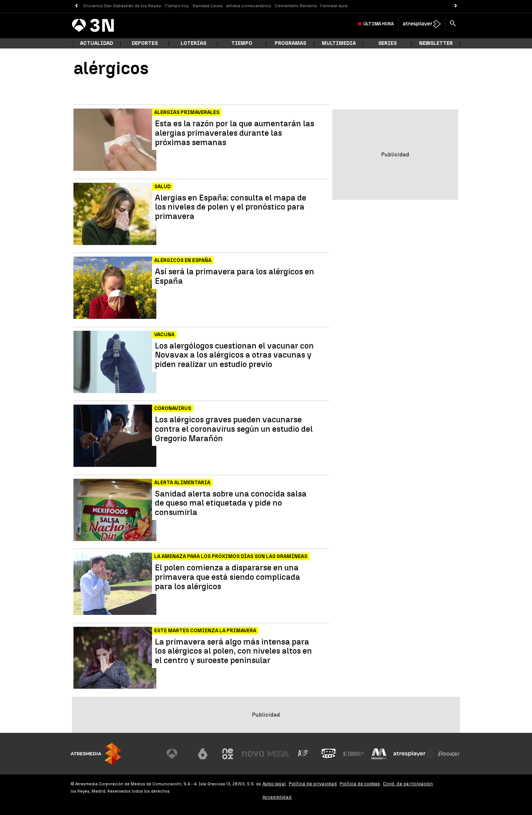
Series (387, 43)
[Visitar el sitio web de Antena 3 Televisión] (177, 753)
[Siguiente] (455, 6)
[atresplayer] (422, 24)
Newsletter (436, 43)
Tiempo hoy (177, 5)
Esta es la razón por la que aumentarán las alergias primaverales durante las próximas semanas (234, 133)
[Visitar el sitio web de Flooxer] (449, 753)
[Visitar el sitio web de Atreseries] (303, 753)
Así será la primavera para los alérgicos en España (234, 276)
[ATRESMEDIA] (96, 753)
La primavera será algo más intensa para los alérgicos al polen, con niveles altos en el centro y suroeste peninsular (233, 651)
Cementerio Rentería (296, 5)
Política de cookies (360, 783)
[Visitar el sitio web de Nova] (253, 753)
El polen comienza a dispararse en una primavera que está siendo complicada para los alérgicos (227, 577)
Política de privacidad (313, 783)
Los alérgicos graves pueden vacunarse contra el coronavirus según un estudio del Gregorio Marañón (234, 429)
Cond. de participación (408, 783)
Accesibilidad (277, 797)
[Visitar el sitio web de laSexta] (203, 753)
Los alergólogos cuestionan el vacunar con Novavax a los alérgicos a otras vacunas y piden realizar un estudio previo (234, 355)
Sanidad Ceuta (208, 5)
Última (378, 23)
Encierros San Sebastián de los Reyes (122, 5)
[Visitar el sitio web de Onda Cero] (328, 753)
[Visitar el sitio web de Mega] (278, 753)
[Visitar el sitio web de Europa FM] (353, 753)
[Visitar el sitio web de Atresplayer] (414, 753)
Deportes (145, 43)
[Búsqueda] (453, 24)
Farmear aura (333, 5)
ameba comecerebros (248, 5)
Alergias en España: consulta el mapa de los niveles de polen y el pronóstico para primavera (230, 207)
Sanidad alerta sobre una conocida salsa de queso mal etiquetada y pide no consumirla (231, 503)
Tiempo (241, 43)
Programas (290, 43)
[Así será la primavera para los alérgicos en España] (115, 288)
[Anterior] (76, 6)
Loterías (193, 43)
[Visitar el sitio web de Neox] (227, 753)
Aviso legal (274, 783)
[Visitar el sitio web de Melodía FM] (379, 753)
